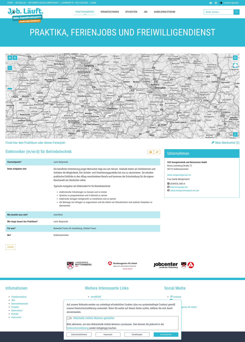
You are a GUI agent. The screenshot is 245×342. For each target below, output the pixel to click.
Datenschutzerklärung (78, 328)
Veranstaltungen (110, 11)
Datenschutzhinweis (79, 334)
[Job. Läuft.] (26, 12)
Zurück (11, 248)
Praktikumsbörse (85, 11)
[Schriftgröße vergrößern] (216, 3)
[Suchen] (236, 12)
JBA (145, 11)
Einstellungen (137, 334)
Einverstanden (166, 334)
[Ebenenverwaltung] (235, 65)
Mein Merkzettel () (227, 142)
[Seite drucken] (210, 3)
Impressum (108, 334)
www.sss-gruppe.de (179, 187)
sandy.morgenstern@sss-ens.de (184, 190)
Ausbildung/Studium (164, 11)
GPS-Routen (131, 11)
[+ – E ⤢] (122, 96)
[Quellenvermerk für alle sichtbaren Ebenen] (235, 134)
